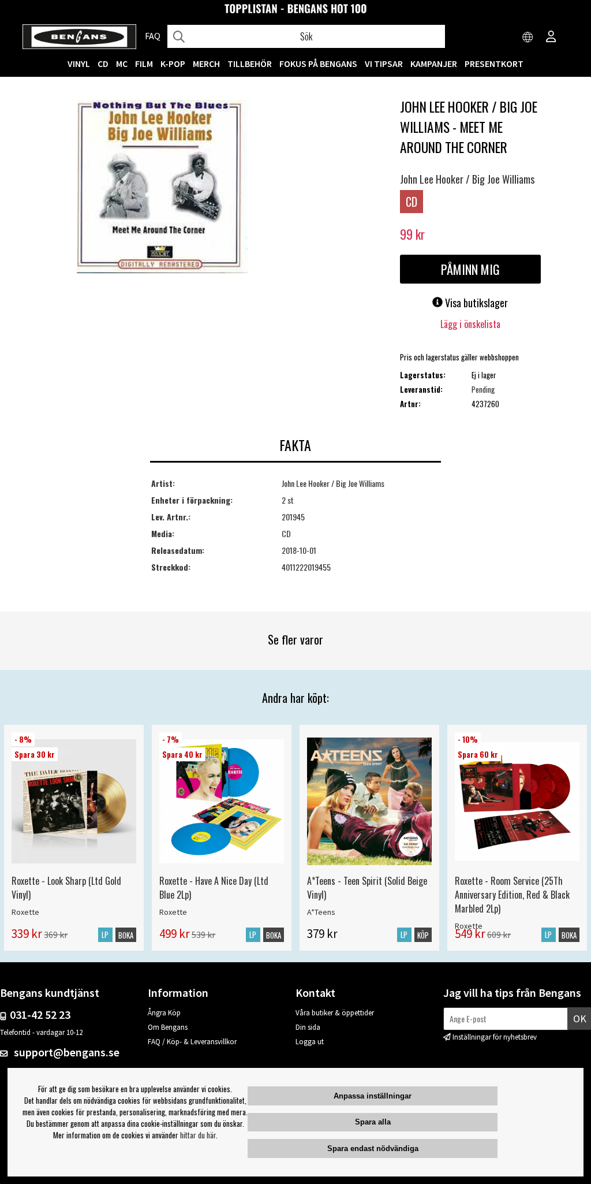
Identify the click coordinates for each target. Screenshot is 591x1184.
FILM (144, 63)
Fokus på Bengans (318, 63)
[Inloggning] (551, 37)
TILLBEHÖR (249, 63)
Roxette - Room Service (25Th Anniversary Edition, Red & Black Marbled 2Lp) (512, 894)
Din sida (308, 1027)
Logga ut (310, 1042)
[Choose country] (528, 37)
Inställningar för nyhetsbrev (494, 1037)
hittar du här (198, 1135)
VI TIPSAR (384, 63)
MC (122, 63)
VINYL (79, 63)
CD (103, 63)
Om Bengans (168, 1027)
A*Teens (321, 912)
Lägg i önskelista (470, 324)
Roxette (25, 912)
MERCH (206, 63)
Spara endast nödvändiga (372, 1148)
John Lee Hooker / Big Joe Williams (467, 179)
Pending (483, 389)
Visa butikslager (475, 302)
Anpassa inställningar (373, 1096)
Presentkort (494, 63)
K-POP (172, 63)
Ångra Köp (164, 1013)
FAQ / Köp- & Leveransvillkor (192, 1042)
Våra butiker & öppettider (335, 1013)
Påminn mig (470, 269)
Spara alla (373, 1122)
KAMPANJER (433, 63)
